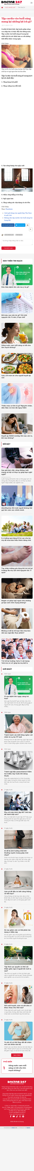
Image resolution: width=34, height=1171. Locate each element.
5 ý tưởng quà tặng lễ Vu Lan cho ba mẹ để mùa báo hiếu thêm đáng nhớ (16, 539)
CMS (14, 1127)
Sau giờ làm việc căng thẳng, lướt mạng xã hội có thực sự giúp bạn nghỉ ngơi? (16, 472)
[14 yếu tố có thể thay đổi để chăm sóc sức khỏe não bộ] (18, 1031)
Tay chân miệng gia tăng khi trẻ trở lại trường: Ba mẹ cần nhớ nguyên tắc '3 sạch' (17, 570)
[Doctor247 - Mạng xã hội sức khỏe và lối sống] (11, 3)
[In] (27, 225)
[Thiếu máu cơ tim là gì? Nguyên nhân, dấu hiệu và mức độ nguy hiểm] (17, 393)
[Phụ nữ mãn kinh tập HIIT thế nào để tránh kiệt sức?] (18, 801)
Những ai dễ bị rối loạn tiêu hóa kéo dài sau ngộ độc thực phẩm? (15, 632)
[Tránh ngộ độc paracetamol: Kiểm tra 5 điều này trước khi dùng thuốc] (18, 760)
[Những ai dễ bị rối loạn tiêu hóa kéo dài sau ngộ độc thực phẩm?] (17, 618)
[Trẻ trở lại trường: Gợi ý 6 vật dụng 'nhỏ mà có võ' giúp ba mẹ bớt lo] (17, 648)
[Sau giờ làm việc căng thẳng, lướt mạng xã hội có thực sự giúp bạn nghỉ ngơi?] (17, 458)
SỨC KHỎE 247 (10, 7)
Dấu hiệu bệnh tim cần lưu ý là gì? (15, 287)
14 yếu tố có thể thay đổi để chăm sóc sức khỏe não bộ (18, 1043)
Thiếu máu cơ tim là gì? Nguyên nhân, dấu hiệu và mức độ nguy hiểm (16, 407)
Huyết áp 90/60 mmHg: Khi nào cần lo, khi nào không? (16, 437)
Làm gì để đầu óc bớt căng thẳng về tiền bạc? (17, 892)
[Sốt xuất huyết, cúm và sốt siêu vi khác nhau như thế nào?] (18, 994)
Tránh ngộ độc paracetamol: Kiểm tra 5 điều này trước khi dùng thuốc (18, 774)
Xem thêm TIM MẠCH (12, 261)
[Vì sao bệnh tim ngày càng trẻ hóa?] (18, 685)
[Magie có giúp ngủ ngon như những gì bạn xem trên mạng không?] (17, 588)
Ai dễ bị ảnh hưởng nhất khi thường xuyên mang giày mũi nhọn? (16, 853)
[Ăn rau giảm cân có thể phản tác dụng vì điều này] (18, 918)
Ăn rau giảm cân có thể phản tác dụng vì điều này (17, 931)
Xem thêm (17, 1055)
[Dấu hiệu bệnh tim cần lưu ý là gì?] (17, 275)
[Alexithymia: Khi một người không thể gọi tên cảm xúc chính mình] (17, 495)
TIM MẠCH (21, 7)
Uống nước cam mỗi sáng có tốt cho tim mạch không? (16, 346)
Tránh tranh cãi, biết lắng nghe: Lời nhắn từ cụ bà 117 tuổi (18, 736)
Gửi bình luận (8, 248)
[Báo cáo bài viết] (31, 229)
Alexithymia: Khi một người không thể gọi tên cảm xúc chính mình (16, 509)
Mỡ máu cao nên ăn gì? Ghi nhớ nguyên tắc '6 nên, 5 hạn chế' (14, 316)
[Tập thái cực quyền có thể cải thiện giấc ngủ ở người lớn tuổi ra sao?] (18, 955)
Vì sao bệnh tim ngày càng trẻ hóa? (16, 697)
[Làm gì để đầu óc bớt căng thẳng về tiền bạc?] (18, 880)
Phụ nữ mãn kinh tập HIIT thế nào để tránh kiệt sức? (17, 813)
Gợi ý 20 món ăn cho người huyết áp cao (16, 377)
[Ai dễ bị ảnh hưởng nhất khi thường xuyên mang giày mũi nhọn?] (18, 839)
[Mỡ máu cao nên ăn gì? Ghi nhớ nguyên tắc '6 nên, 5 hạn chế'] (17, 303)
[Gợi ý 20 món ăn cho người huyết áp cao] (17, 363)
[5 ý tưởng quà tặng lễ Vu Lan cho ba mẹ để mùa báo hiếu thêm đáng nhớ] (17, 526)
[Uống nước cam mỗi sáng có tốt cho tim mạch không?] (17, 333)
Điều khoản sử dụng (17, 1121)
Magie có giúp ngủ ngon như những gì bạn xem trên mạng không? (16, 602)
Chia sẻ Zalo (21, 225)
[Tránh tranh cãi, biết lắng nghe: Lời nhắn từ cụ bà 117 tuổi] (18, 723)
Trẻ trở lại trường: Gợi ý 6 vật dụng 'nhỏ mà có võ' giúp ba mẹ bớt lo (15, 662)
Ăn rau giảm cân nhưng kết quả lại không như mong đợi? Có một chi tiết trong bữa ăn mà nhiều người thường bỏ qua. (17, 936)
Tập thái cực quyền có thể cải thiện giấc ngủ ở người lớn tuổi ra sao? (17, 969)
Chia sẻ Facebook (9, 225)
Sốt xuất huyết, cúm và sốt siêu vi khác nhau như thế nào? (17, 1007)
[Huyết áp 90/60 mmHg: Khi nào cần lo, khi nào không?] (17, 423)
